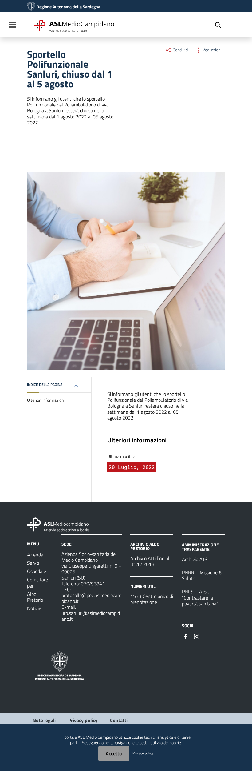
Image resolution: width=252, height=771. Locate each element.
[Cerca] (218, 25)
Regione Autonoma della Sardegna (68, 7)
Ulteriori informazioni (46, 400)
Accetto (114, 753)
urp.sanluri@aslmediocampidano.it (90, 616)
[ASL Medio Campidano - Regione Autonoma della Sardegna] (58, 524)
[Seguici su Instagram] (196, 636)
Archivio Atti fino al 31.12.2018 (149, 561)
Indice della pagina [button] (44, 385)
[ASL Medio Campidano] (31, 6)
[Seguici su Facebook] (185, 636)
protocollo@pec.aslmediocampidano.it (91, 598)
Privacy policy (82, 720)
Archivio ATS (194, 559)
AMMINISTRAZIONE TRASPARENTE (200, 546)
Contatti (119, 720)
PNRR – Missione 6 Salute (202, 575)
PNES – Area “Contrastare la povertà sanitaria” (200, 597)
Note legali (44, 720)
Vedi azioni (211, 49)
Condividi (180, 49)
